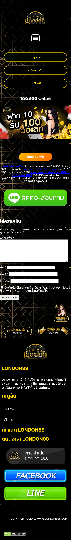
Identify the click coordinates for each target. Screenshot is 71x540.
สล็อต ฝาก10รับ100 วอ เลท (40, 169)
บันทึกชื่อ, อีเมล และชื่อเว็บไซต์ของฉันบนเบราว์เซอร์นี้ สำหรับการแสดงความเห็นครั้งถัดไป (35, 289)
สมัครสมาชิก (35, 157)
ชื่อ (3, 267)
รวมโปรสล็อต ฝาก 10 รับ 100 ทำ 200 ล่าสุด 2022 (41, 173)
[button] (35, 38)
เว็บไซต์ (5, 280)
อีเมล (4, 274)
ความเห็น (7, 238)
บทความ (9, 409)
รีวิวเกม (8, 419)
